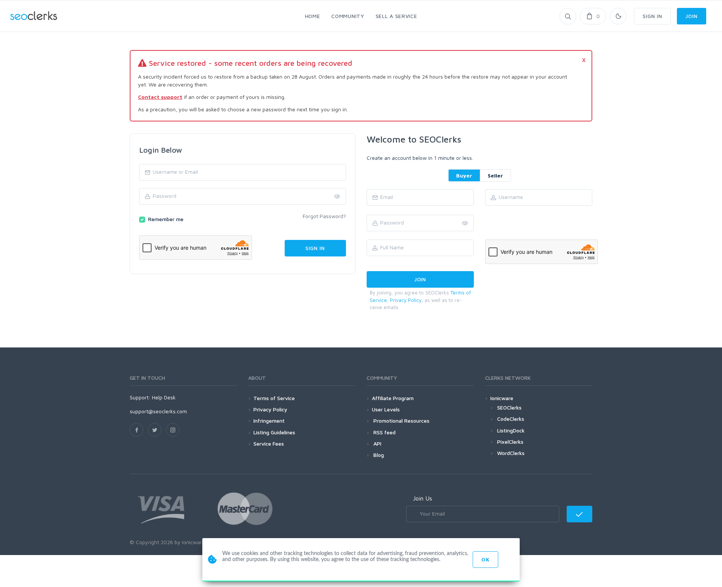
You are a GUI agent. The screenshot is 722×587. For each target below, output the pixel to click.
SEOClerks (509, 407)
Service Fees (268, 443)
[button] (465, 223)
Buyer (464, 175)
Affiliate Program (393, 398)
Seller (495, 175)
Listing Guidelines (274, 432)
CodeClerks (510, 419)
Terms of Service (274, 398)
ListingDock (511, 430)
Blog (378, 455)
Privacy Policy (406, 300)
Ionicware (501, 398)
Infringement (269, 420)
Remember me (166, 219)
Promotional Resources (400, 420)
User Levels (386, 409)
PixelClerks (510, 441)
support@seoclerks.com (158, 411)
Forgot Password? (324, 216)
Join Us (422, 498)
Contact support (160, 97)
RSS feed (384, 432)
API (376, 443)
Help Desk (164, 397)
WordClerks (511, 453)
